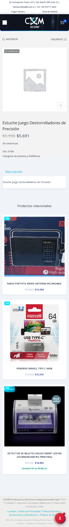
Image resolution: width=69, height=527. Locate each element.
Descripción (13, 172)
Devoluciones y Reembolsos (23, 514)
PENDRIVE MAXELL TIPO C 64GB (34, 368)
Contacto (11, 511)
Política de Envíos (51, 511)
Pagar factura (18, 11)
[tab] (34, 171)
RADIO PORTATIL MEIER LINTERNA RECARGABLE (34, 283)
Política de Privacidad (29, 511)
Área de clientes (50, 11)
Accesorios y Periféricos (27, 156)
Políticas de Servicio (50, 514)
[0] (62, 23)
